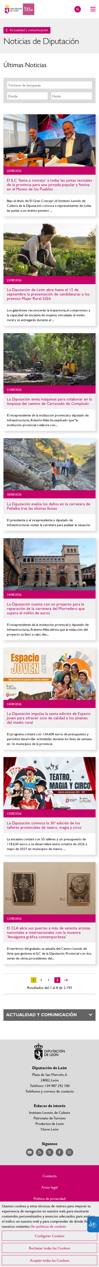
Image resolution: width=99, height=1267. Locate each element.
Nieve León (49, 1129)
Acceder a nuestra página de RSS (40, 1152)
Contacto (50, 1176)
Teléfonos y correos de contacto (49, 1091)
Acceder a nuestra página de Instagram (69, 1152)
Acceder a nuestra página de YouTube (30, 1152)
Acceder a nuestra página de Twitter (49, 1152)
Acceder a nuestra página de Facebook (59, 1152)
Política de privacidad (49, 1198)
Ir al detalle (49, 140)
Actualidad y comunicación (29, 30)
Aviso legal (49, 1187)
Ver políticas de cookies (48, 1226)
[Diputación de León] (18, 9)
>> (66, 980)
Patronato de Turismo (50, 1118)
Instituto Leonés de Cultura (49, 1112)
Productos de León (49, 1123)
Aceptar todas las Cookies (49, 1260)
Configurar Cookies (49, 1235)
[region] (49, 1234)
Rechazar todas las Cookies (49, 1248)
